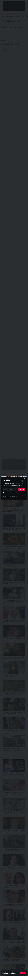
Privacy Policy (5, 973)
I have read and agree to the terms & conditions (14, 492)
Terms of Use (13, 973)
